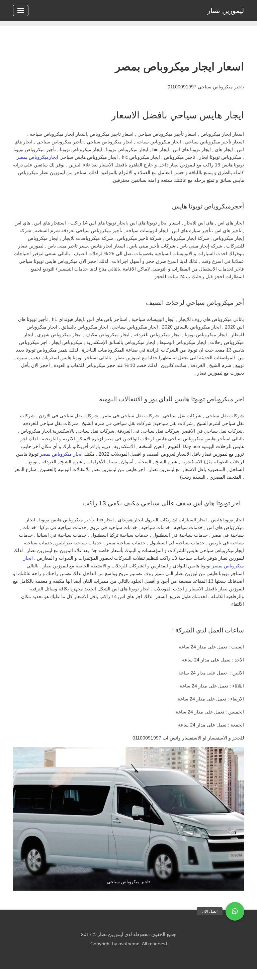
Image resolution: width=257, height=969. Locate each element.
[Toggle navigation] (20, 10)
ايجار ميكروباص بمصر (61, 454)
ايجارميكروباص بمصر (37, 157)
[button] (235, 911)
